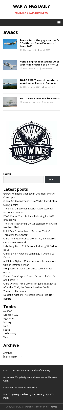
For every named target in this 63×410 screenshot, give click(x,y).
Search (7, 173)
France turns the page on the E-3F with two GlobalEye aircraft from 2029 (39, 43)
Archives (7, 352)
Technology (9, 333)
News (6, 326)
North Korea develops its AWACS (40, 98)
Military (7, 322)
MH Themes (51, 406)
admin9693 (45, 50)
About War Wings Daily (14, 377)
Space (6, 329)
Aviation (7, 310)
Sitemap (22, 387)
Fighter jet (8, 318)
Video (6, 337)
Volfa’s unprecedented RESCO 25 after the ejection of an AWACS (39, 63)
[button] (58, 22)
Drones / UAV (10, 314)
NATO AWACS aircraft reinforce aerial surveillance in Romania (39, 81)
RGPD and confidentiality (38, 370)
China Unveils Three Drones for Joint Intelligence (29, 283)
